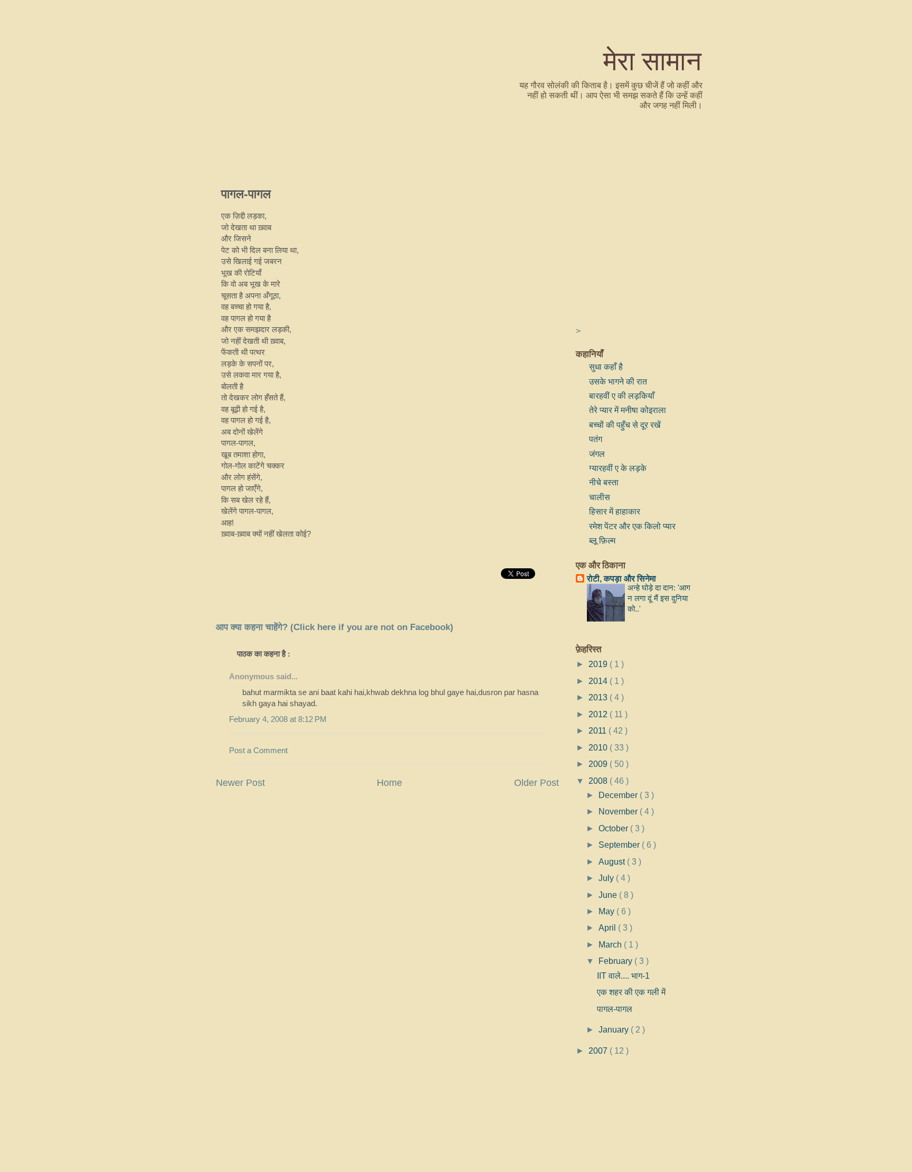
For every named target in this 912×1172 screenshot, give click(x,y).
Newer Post (240, 782)
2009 (599, 763)
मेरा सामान (652, 60)
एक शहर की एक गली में (631, 992)
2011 (598, 730)
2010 (599, 747)
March (611, 944)
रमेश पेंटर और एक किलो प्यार (632, 526)
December (619, 795)
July (607, 878)
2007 (599, 1050)
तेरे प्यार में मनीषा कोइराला (627, 410)
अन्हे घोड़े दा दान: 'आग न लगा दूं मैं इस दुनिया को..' (659, 598)
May (607, 911)
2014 (599, 681)
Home (389, 782)
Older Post (536, 782)
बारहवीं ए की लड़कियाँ (621, 395)
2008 (599, 780)
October (614, 828)
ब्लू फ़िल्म (602, 540)
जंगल (597, 453)
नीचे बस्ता (604, 482)
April (608, 927)
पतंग (595, 439)
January (614, 1029)
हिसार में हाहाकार (614, 511)
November (619, 811)
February (616, 960)
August (612, 861)
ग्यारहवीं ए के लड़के (618, 468)
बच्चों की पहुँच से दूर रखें (624, 424)
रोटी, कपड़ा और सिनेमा (621, 578)
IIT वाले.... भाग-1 (623, 975)
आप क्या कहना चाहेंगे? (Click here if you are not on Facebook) (334, 627)
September (620, 844)
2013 (599, 697)
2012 (599, 714)
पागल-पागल (246, 193)
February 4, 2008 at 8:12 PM (278, 719)
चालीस (599, 497)
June (608, 894)
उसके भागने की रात (618, 381)
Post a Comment (258, 750)
